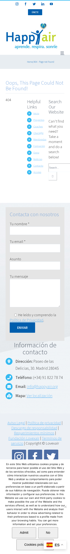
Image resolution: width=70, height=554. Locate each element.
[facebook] (35, 457)
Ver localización (39, 395)
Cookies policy (35, 544)
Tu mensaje (19, 276)
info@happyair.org (42, 386)
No (48, 532)
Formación (39, 146)
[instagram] (19, 457)
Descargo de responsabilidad (34, 427)
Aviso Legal (16, 422)
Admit (24, 532)
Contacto (38, 165)
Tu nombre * (19, 223)
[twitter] (51, 457)
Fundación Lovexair (23, 438)
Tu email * (18, 241)
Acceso (37, 172)
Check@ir (38, 133)
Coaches (38, 126)
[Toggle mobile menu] (62, 53)
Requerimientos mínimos (34, 432)
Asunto (15, 258)
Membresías (39, 139)
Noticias (37, 159)
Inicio (36, 113)
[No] (65, 507)
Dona (36, 152)
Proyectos (38, 120)
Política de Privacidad (26, 319)
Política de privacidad (44, 422)
